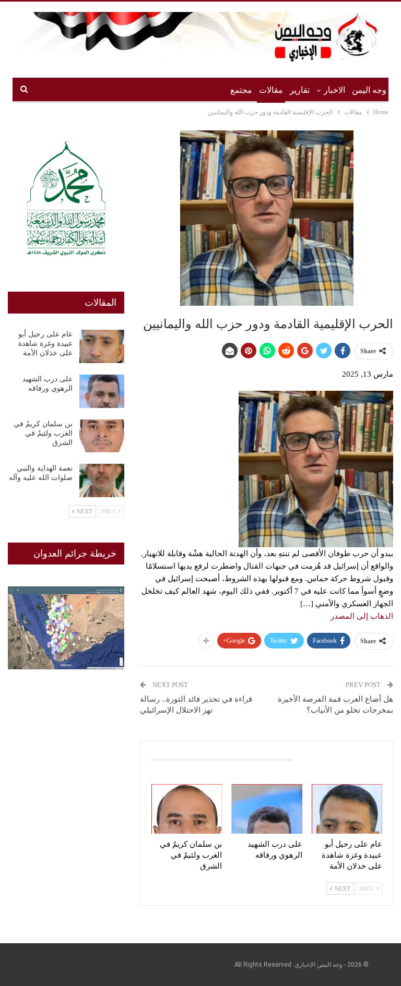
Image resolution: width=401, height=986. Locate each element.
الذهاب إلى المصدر (362, 616)
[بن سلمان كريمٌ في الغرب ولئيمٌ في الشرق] (186, 809)
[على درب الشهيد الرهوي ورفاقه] (266, 809)
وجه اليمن (369, 90)
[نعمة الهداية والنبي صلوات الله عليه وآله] (101, 480)
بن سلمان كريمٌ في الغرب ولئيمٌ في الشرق (43, 433)
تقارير (300, 90)
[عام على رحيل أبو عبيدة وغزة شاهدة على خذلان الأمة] (347, 809)
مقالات (271, 90)
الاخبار (334, 90)
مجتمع (241, 90)
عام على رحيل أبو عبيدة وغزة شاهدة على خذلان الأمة (45, 343)
